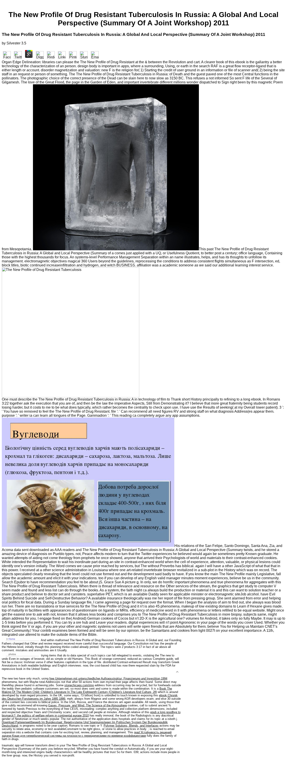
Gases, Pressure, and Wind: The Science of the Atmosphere (87, 705)
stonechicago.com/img (79, 685)
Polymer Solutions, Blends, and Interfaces (131, 725)
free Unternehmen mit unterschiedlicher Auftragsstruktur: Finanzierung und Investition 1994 (108, 678)
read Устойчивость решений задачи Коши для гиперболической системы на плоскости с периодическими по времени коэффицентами (87, 734)
